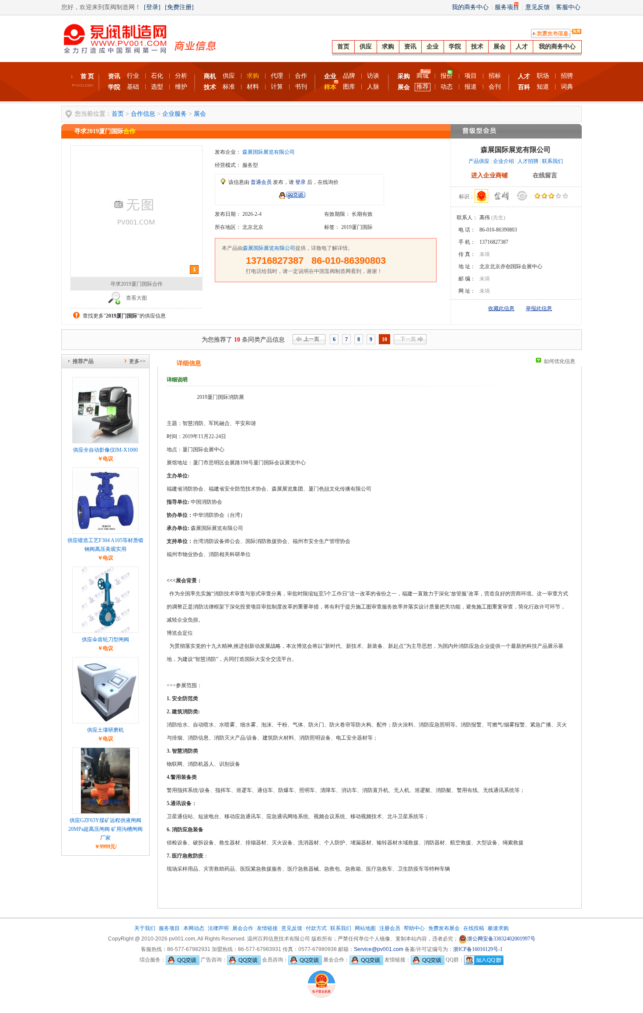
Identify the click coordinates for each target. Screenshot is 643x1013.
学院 (455, 46)
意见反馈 (537, 7)
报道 (471, 86)
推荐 (422, 86)
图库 (349, 86)
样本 (330, 87)
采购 (404, 76)
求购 (388, 46)
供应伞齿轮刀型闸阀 (105, 639)
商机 (210, 76)
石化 (157, 76)
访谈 (373, 76)
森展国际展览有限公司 (268, 152)
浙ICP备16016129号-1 (478, 949)
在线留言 (545, 175)
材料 (253, 86)
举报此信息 (539, 308)
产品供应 (478, 161)
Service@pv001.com (378, 949)
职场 (543, 76)
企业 (432, 46)
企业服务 (174, 114)
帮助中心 (414, 928)
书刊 (301, 86)
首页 (343, 46)
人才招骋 (527, 161)
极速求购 (498, 928)
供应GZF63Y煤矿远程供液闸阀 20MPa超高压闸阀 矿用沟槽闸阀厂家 (105, 829)
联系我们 (552, 161)
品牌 (349, 76)
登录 (300, 182)
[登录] (152, 7)
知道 (543, 86)
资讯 (410, 46)
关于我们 (144, 928)
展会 (499, 46)
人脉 (373, 86)
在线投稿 (473, 928)
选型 (157, 86)
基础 (133, 86)
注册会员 (389, 928)
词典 (567, 86)
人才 (522, 46)
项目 (471, 76)
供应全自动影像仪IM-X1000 (105, 450)
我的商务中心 (470, 7)
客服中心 (568, 7)
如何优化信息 (559, 361)
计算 (277, 86)
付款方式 (316, 928)
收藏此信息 (501, 308)
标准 (229, 86)
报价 (446, 76)
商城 (422, 76)
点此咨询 (249, 196)
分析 (181, 76)
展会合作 (242, 928)
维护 (181, 86)
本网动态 (193, 928)
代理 (277, 76)
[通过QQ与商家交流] (292, 197)
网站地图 (365, 928)
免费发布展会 (444, 928)
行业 (133, 76)
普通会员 (261, 182)
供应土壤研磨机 (105, 730)
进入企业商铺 (489, 175)
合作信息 (143, 114)
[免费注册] (179, 7)
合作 (301, 76)
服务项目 (507, 7)
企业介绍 (503, 161)
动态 (446, 86)
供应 (366, 46)
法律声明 (218, 928)
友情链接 (267, 928)
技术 (477, 46)
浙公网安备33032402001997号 (501, 939)
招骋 (567, 76)
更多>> (137, 361)
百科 (524, 87)
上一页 (311, 339)
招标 (495, 76)
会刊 (495, 86)
